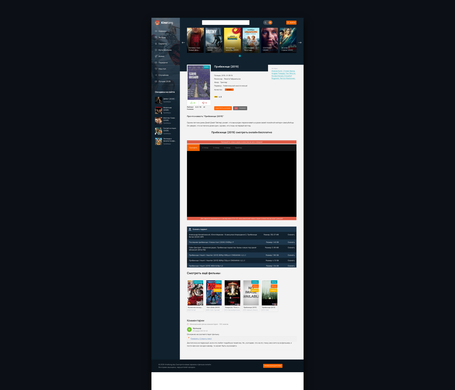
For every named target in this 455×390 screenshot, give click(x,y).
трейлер (242, 108)
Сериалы (163, 43)
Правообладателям (272, 366)
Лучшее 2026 (165, 81)
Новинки (162, 31)
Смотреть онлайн (223, 108)
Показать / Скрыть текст (201, 338)
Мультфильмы (165, 50)
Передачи (163, 62)
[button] (240, 56)
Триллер (223, 82)
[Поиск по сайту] (245, 22)
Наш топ (162, 68)
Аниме (161, 56)
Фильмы (162, 37)
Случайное (164, 75)
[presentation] (183, 42)
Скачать (291, 234)
